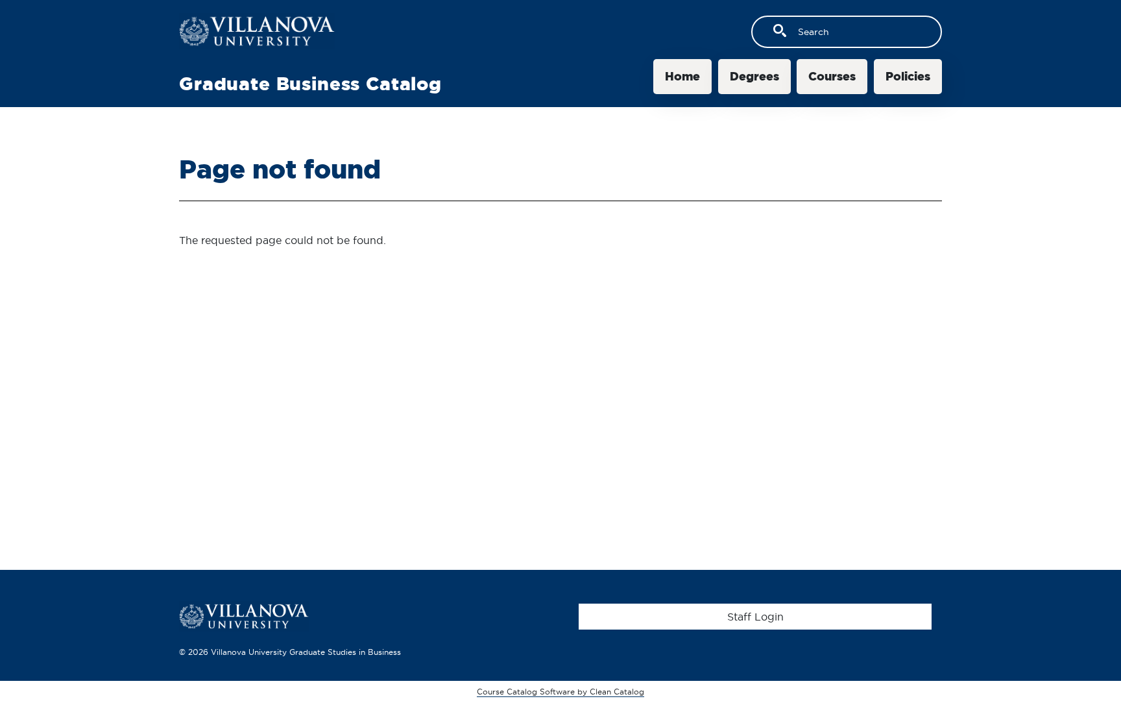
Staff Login (755, 616)
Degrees (754, 76)
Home (682, 76)
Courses (832, 76)
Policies (908, 76)
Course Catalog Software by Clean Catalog (560, 691)
